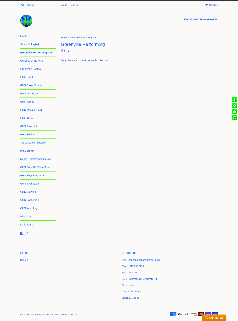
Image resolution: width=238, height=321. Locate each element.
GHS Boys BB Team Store (35, 167)
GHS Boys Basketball (32, 175)
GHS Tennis (27, 101)
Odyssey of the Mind (32, 60)
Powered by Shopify (68, 314)
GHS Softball (27, 134)
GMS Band (26, 77)
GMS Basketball (29, 183)
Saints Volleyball (30, 44)
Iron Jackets (27, 150)
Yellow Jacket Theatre (33, 142)
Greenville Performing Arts (36, 52)
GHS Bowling (28, 191)
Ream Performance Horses (35, 159)
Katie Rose (26, 224)
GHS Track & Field (31, 110)
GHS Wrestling (28, 208)
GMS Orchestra (29, 93)
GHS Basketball (29, 200)
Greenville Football (31, 69)
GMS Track (26, 118)
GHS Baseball (28, 126)
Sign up (74, 5)
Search (24, 259)
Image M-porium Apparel (47, 314)
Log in (64, 5)
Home (23, 36)
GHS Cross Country (31, 85)
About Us (25, 216)
